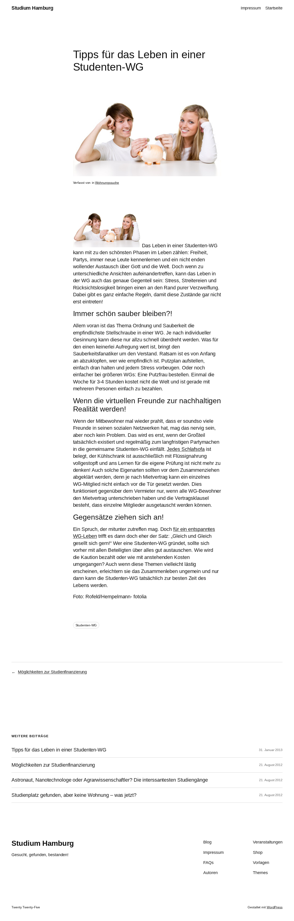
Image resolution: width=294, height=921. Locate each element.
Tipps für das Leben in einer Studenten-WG (58, 750)
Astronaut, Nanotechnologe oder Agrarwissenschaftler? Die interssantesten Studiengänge (109, 780)
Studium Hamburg (32, 8)
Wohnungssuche (107, 182)
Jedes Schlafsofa (185, 449)
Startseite (274, 8)
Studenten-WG (86, 625)
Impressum (251, 8)
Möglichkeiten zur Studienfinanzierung (52, 672)
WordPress (275, 907)
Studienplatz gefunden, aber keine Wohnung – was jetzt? (73, 795)
